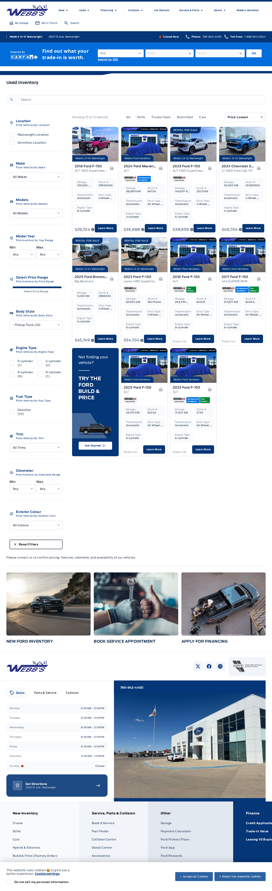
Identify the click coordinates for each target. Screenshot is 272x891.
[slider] (11, 287)
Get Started (93, 445)
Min (13, 247)
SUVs (141, 117)
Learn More (105, 228)
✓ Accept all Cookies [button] (194, 876)
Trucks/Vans (160, 117)
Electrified (185, 117)
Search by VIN (108, 60)
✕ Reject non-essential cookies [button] (240, 876)
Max (39, 247)
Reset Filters (28, 544)
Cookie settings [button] (47, 874)
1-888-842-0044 (255, 36)
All (128, 117)
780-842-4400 (212, 36)
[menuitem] (64, 10)
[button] (19, 23)
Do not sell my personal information (41, 882)
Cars (202, 117)
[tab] (17, 693)
